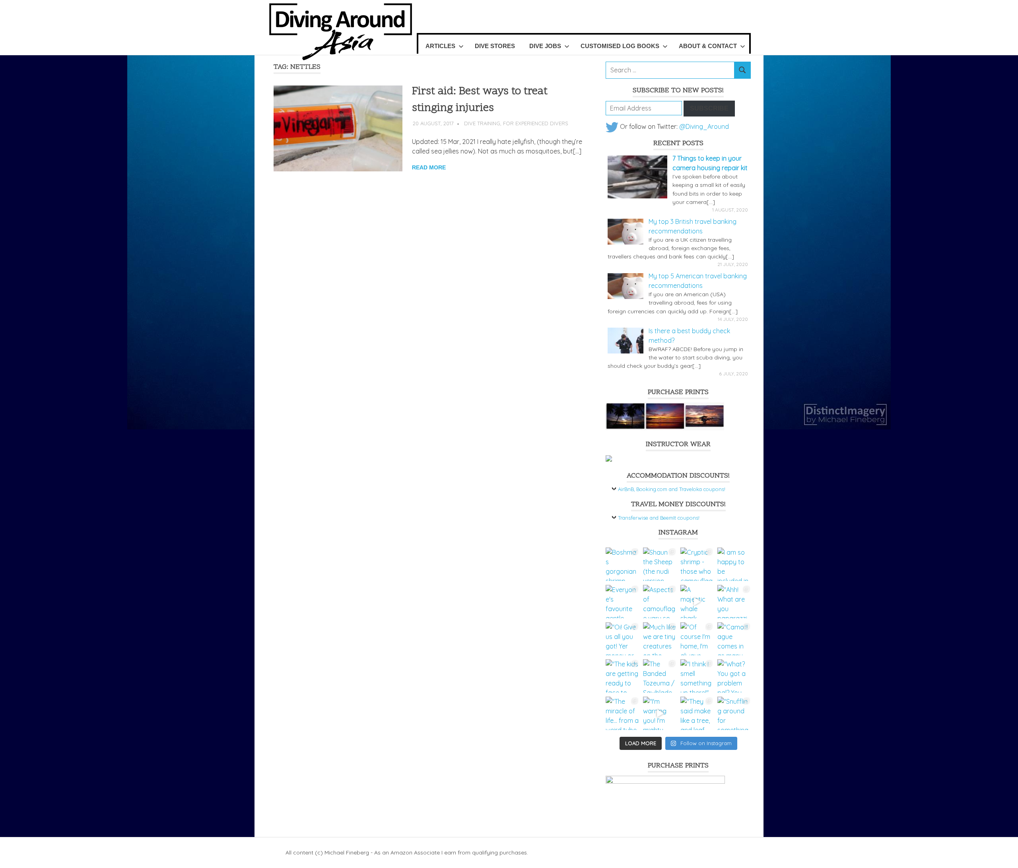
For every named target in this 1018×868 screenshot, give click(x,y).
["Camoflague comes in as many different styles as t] (734, 639)
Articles (440, 46)
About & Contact (708, 46)
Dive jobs (545, 46)
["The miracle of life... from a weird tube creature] (622, 713)
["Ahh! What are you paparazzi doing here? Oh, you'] (734, 601)
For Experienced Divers (535, 123)
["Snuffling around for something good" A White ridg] (734, 713)
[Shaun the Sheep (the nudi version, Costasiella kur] (659, 564)
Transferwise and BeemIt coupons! (658, 518)
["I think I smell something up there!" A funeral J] (697, 676)
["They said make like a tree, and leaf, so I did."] (697, 713)
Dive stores (495, 46)
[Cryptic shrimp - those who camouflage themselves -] (697, 564)
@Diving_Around (704, 126)
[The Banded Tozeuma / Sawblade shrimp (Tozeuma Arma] (659, 676)
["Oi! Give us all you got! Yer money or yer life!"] (622, 639)
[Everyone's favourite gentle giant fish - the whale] (622, 601)
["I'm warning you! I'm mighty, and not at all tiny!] (659, 713)
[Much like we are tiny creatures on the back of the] (659, 639)
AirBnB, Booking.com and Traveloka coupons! (671, 489)
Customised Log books (620, 46)
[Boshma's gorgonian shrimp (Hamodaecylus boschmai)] (622, 564)
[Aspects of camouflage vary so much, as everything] (659, 601)
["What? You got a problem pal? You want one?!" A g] (734, 676)
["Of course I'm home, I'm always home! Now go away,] (697, 639)
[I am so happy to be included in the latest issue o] (734, 564)
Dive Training (482, 123)
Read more (429, 167)
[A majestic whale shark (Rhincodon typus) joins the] (697, 601)
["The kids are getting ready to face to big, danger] (622, 676)
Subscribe (709, 108)
